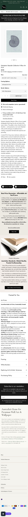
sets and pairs (8, 443)
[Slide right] (16, 60)
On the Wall (3, 477)
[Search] (21, 7)
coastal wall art (19, 437)
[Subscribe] (25, 397)
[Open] (3, 514)
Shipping (9, 71)
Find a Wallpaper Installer (5, 479)
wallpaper (23, 430)
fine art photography (19, 438)
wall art (22, 419)
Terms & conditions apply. (14, 227)
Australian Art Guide (4, 474)
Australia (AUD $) (7, 499)
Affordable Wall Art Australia (12, 11)
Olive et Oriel (8, 511)
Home (2, 11)
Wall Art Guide (3, 467)
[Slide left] (12, 60)
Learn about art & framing (14, 287)
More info (14, 231)
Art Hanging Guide (4, 472)
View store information (7, 118)
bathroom (18, 441)
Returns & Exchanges (8, 109)
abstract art (6, 438)
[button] (1, 2)
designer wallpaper (14, 421)
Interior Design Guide (5, 470)
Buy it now (14, 100)
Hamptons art (11, 438)
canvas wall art (6, 421)
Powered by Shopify (16, 511)
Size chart (24, 75)
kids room (22, 441)
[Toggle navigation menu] (26, 7)
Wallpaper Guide (4, 465)
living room (10, 441)
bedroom (14, 441)
